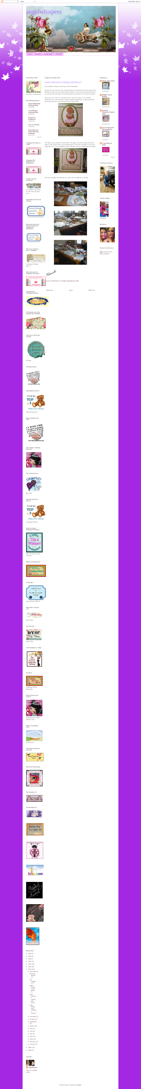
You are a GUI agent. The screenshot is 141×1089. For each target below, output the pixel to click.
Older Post (91, 290)
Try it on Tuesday (33, 124)
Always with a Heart (108, 81)
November (33, 1016)
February (33, 1041)
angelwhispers (44, 11)
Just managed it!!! (32, 981)
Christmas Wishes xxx (32, 975)
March (32, 1039)
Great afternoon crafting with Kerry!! (32, 998)
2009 (30, 1047)
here (75, 86)
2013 (30, 961)
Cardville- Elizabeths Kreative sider (108, 112)
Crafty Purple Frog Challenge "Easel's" (32, 1009)
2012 (30, 964)
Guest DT (59, 54)
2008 (30, 1050)
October (32, 1019)
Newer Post (49, 290)
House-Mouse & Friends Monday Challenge (33, 131)
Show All (39, 137)
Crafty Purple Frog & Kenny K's (32, 989)
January (32, 1044)
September (33, 1022)
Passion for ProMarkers (32, 118)
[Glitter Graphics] (106, 252)
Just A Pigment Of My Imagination (108, 128)
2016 (30, 953)
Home (29, 54)
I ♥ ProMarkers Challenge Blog (33, 111)
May (31, 1034)
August (32, 1026)
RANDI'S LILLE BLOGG (107, 95)
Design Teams (48, 54)
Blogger (79, 1085)
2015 (30, 956)
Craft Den (72, 146)
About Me (38, 54)
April (31, 1036)
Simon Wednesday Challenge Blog (34, 104)
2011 (30, 966)
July (31, 1028)
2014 (30, 959)
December (33, 971)
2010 (30, 969)
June (31, 1031)
